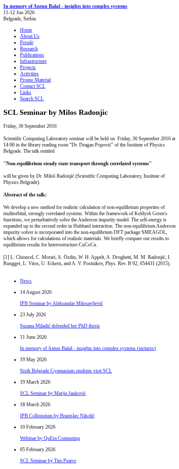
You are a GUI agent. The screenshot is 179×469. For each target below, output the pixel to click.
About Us (30, 36)
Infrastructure (33, 61)
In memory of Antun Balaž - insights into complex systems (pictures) (88, 348)
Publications (32, 55)
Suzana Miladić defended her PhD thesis (60, 326)
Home (26, 30)
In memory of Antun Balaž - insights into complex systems (65, 6)
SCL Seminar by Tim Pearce (48, 461)
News (26, 281)
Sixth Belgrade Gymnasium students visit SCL (66, 371)
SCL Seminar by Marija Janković (53, 393)
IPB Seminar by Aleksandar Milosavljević (61, 303)
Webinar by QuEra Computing (50, 438)
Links (25, 92)
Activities (29, 74)
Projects (28, 67)
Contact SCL (32, 86)
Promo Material (35, 80)
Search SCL (32, 99)
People (26, 42)
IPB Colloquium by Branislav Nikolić (57, 416)
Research (29, 49)
